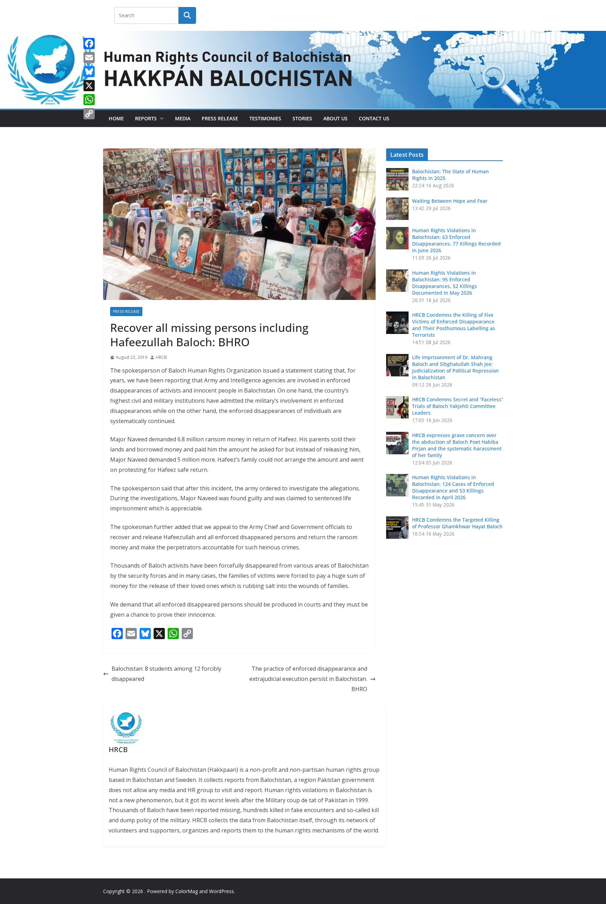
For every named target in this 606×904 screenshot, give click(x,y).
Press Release (220, 118)
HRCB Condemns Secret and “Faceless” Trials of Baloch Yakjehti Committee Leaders (457, 406)
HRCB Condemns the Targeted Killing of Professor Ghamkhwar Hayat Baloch (457, 523)
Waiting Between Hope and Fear (449, 200)
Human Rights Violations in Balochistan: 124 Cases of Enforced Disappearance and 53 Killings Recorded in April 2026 (453, 487)
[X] (89, 86)
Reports (146, 118)
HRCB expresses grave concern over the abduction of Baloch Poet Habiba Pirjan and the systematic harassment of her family (456, 445)
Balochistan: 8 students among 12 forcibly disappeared (166, 674)
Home (116, 118)
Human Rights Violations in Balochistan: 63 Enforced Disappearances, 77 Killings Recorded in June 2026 (456, 240)
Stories (302, 118)
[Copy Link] (89, 114)
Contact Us (374, 118)
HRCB (161, 357)
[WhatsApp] (89, 100)
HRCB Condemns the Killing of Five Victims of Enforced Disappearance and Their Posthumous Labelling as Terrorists (453, 325)
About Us (335, 118)
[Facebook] (89, 43)
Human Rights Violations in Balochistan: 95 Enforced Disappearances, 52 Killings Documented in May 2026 (444, 282)
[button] (160, 118)
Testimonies (265, 118)
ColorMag (186, 891)
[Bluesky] (89, 72)
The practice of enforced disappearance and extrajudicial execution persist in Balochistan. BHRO (308, 679)
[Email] (89, 58)
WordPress (221, 891)
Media (182, 118)
